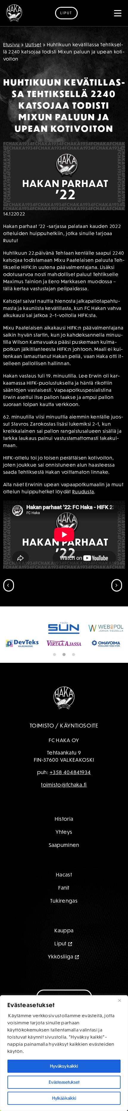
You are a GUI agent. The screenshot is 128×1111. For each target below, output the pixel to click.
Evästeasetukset (64, 1082)
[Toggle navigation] (118, 13)
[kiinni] (121, 1000)
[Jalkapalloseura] (14, 13)
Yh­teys (64, 832)
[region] (64, 1053)
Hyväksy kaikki (64, 1066)
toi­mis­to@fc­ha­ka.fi (64, 785)
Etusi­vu (11, 44)
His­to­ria (64, 819)
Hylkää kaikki (64, 1098)
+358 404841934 (70, 772)
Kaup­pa (64, 930)
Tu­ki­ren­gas (64, 901)
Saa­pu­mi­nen (64, 845)
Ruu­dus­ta (83, 492)
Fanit (64, 888)
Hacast (64, 874)
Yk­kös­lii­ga (61, 956)
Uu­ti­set (33, 44)
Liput (66, 13)
